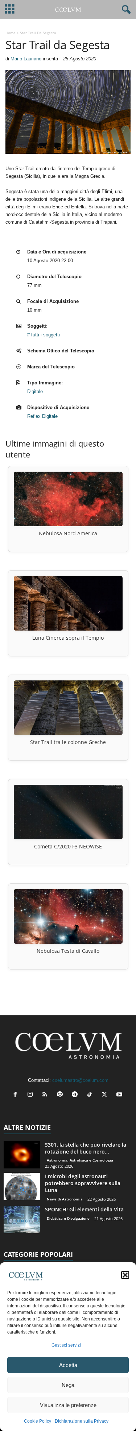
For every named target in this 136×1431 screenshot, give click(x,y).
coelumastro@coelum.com (80, 1080)
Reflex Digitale (42, 416)
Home (10, 32)
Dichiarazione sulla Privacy (81, 1421)
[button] (125, 1275)
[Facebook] (16, 1095)
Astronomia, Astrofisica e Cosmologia (80, 1160)
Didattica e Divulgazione (68, 1218)
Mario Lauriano (26, 58)
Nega (68, 1385)
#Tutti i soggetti (43, 334)
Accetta (68, 1365)
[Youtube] (120, 1095)
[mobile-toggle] (9, 9)
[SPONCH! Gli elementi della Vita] (22, 1219)
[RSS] (46, 1095)
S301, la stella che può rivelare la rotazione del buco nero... (85, 1148)
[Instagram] (31, 1095)
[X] (106, 1095)
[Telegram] (76, 1095)
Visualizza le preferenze (68, 1405)
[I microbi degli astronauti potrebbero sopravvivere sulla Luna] (22, 1186)
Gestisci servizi (66, 1345)
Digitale (35, 391)
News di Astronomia (65, 1199)
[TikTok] (91, 1095)
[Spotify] (61, 1095)
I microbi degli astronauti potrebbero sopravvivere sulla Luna (82, 1183)
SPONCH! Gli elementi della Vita (84, 1209)
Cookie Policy (37, 1421)
